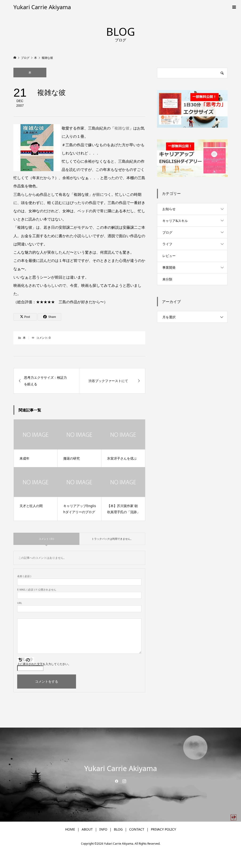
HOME (70, 829)
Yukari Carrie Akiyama (42, 7)
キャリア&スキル (175, 220)
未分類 (167, 279)
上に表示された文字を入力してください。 (44, 664)
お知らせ (169, 209)
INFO (103, 829)
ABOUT (87, 829)
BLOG (118, 829)
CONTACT (136, 829)
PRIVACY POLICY (163, 829)
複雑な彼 (121, 128)
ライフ (167, 244)
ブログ (167, 232)
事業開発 (169, 267)
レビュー (169, 255)
